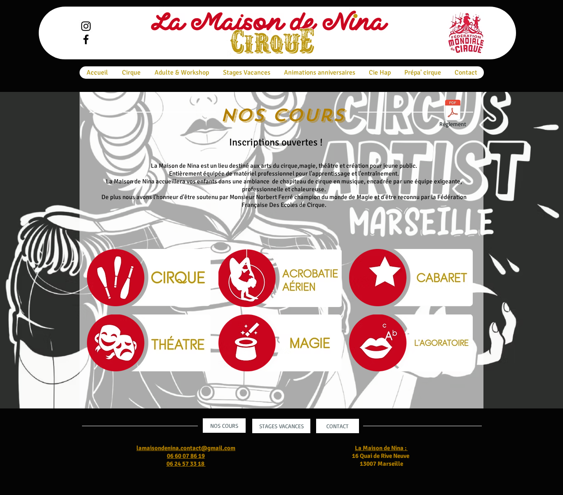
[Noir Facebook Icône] (86, 39)
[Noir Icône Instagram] (86, 26)
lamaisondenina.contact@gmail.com (185, 448)
